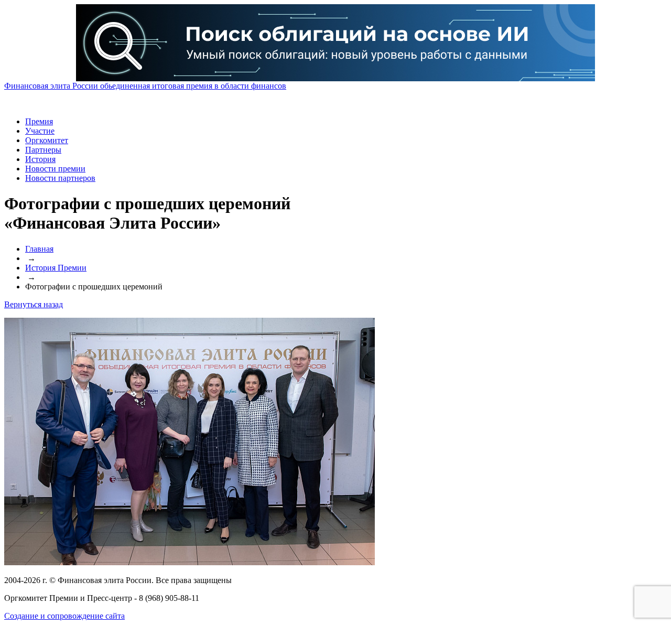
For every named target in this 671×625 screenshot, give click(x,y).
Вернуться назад (33, 304)
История (40, 159)
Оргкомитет (46, 140)
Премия (39, 121)
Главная (39, 248)
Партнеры (43, 149)
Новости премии (55, 168)
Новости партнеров (60, 178)
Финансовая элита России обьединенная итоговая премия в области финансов (145, 85)
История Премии (55, 267)
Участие (40, 130)
